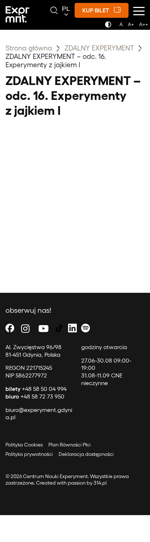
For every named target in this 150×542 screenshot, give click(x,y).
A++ (143, 24)
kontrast (109, 26)
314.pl (100, 483)
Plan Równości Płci (69, 444)
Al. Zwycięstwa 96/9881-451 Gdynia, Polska (33, 350)
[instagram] (25, 328)
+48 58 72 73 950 (34, 396)
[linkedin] (72, 328)
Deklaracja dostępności (86, 454)
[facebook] (9, 328)
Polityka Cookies (24, 444)
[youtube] (44, 328)
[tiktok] (59, 328)
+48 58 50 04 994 (36, 388)
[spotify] (85, 328)
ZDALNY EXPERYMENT (100, 48)
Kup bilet (95, 10)
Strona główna (28, 48)
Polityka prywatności (29, 454)
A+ (131, 24)
